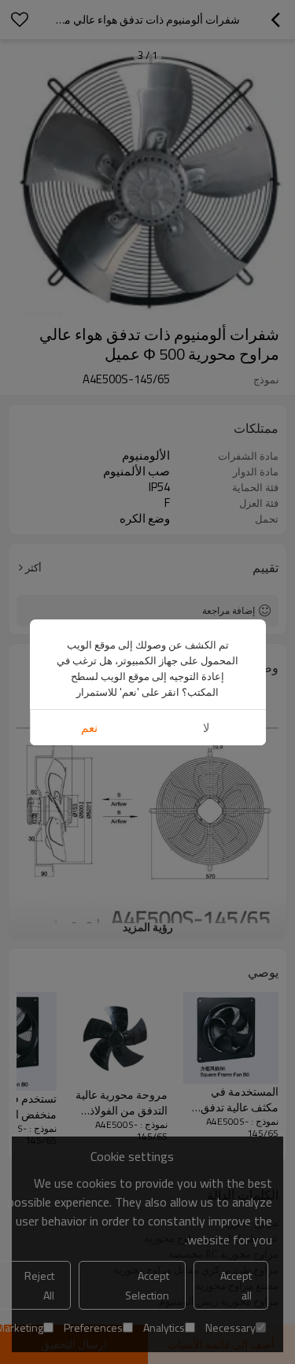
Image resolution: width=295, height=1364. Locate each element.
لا (206, 728)
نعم (89, 728)
